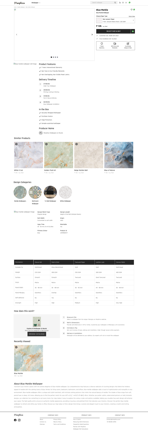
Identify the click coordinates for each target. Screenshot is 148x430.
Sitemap (42, 424)
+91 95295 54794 (111, 422)
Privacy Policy (57, 419)
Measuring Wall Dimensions (81, 422)
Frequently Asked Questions (81, 424)
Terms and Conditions (59, 424)
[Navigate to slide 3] (55, 57)
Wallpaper (35, 3)
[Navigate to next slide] (92, 34)
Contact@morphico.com (113, 419)
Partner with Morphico (79, 427)
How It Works (77, 419)
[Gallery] (54, 34)
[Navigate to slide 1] (51, 57)
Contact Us (43, 422)
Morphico (19, 3)
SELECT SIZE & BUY (114, 31)
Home (15, 7)
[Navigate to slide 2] (53, 57)
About (41, 419)
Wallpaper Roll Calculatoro (80, 429)
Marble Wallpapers (21, 7)
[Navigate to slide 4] (57, 57)
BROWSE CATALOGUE (37, 334)
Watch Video (132, 16)
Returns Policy (57, 422)
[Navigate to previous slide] (16, 34)
